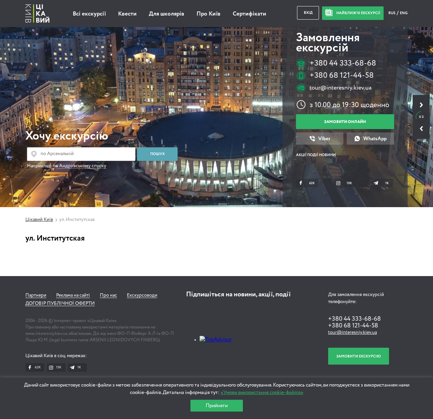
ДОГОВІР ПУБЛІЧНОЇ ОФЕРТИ (60, 303)
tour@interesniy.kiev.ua (340, 88)
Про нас (108, 295)
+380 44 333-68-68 (343, 63)
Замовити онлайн (345, 122)
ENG (404, 13)
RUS (392, 13)
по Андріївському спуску (79, 166)
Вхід (308, 13)
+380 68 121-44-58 (342, 75)
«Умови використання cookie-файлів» (262, 392)
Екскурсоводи (142, 295)
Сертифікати (249, 14)
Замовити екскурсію (358, 356)
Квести (127, 14)
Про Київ (209, 14)
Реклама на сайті (73, 295)
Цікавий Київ (39, 219)
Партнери (35, 295)
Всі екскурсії (89, 14)
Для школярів (166, 14)
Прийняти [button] (217, 405)
